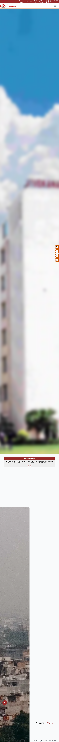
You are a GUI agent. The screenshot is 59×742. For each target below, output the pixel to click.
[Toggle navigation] (55, 6)
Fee (21, 1)
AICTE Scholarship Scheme (29, 461)
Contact (36, 1)
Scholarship (29, 2)
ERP (41, 1)
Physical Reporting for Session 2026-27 (8, 1)
